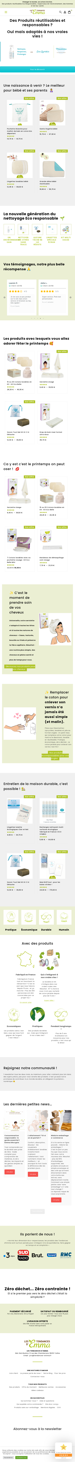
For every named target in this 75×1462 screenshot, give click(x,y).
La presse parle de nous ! (31, 1373)
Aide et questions (47, 1401)
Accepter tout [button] (21, 1457)
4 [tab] (40, 318)
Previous (4, 297)
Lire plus (10, 1172)
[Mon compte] (65, 12)
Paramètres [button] (8, 1457)
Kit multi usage (66, 238)
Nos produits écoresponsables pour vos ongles (55, 755)
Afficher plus (46, 307)
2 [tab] (35, 318)
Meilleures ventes (46, 1387)
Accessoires (61, 1387)
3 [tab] (37, 318)
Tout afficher (37, 1211)
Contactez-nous (37, 1376)
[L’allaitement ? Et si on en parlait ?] (37, 1120)
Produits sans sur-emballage (26, 1407)
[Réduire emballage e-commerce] (60, 1120)
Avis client (13, 1373)
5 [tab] (43, 318)
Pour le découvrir (37, 69)
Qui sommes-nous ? (29, 1401)
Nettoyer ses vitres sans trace (23, 241)
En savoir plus (25, 1002)
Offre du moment (29, 1387)
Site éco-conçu (51, 1404)
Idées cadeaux (37, 1390)
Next (70, 297)
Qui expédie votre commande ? (30, 1404)
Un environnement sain (12, 240)
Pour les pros (60, 1373)
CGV (59, 1407)
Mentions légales (48, 1407)
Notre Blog (48, 1373)
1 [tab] (32, 318)
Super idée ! (49, 1000)
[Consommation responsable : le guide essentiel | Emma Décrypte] (14, 1120)
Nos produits (14, 1387)
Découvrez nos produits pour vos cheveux (20, 668)
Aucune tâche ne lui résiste (37, 241)
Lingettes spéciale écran (51, 240)
